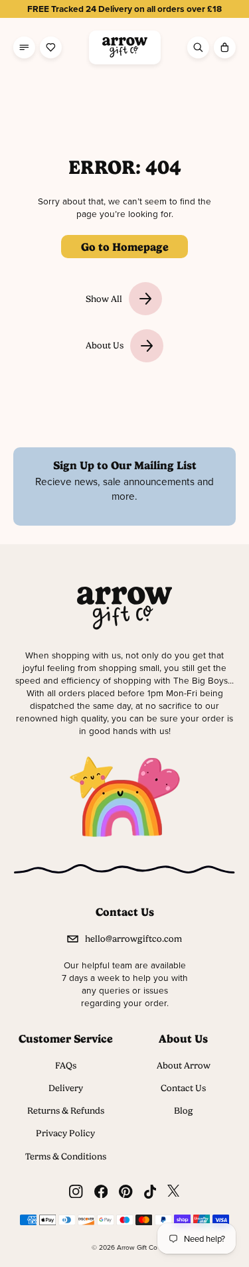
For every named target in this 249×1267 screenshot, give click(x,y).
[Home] (125, 47)
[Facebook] (101, 1192)
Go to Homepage (125, 247)
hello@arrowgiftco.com (133, 938)
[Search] (198, 47)
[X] (173, 1192)
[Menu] (24, 47)
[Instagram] (75, 1192)
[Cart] (225, 47)
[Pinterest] (125, 1192)
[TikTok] (150, 1192)
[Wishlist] (51, 47)
